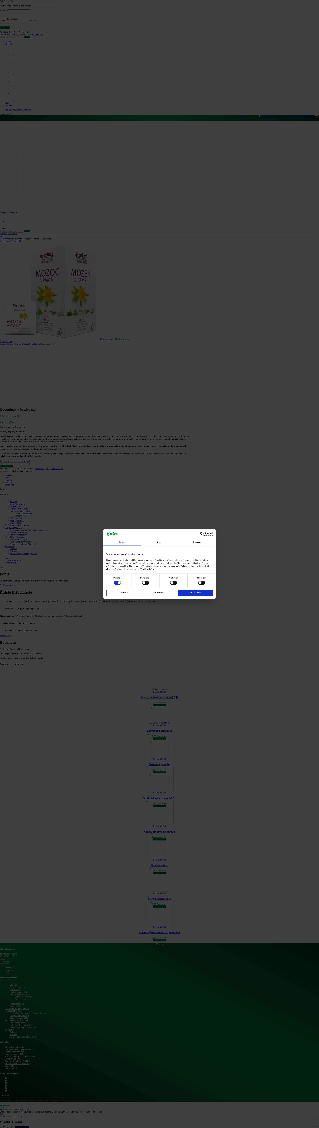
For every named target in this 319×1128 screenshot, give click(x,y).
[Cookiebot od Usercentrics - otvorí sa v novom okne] (202, 534)
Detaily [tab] (160, 542)
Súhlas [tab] (122, 542)
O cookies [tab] (197, 542)
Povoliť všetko (195, 593)
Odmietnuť (123, 593)
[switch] (145, 583)
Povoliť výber (159, 593)
